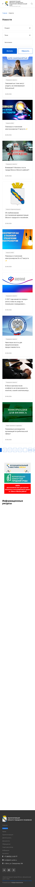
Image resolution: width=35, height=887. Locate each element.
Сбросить (25, 51)
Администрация (7, 834)
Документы (6, 841)
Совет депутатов (7, 847)
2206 (30, 450)
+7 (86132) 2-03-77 (10, 856)
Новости (5, 828)
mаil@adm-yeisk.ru (10, 860)
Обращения (6, 844)
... (25, 450)
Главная (5, 825)
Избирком (5, 850)
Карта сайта (28, 880)
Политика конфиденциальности (13, 880)
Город (4, 831)
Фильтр (10, 51)
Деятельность (6, 838)
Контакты (5, 853)
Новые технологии (17, 882)
